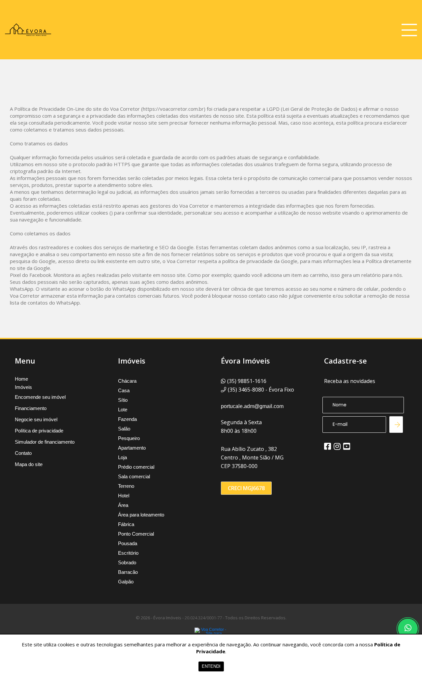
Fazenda (127, 419)
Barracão (128, 572)
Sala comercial (134, 476)
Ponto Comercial (136, 534)
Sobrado (127, 562)
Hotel (123, 495)
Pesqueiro (129, 438)
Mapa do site (29, 464)
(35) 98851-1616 (246, 381)
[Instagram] (337, 446)
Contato (23, 453)
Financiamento (30, 408)
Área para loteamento (141, 514)
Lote (122, 409)
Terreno (126, 486)
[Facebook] (327, 446)
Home (21, 379)
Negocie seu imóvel (36, 419)
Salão (124, 428)
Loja (122, 457)
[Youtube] (346, 446)
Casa (124, 390)
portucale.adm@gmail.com (252, 406)
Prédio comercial (136, 467)
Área (123, 505)
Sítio (123, 400)
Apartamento (132, 448)
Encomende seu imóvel (40, 397)
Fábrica (126, 524)
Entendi (211, 666)
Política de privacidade (39, 430)
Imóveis (23, 387)
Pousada (127, 543)
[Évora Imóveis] (28, 30)
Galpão (126, 581)
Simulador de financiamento (45, 442)
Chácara (127, 381)
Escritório (128, 553)
